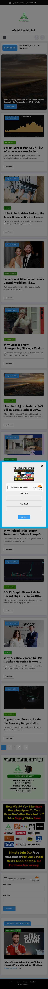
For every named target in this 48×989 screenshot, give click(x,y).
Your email (24, 504)
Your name (24, 493)
